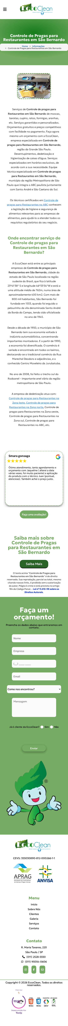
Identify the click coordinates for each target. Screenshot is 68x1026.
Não (56, 727)
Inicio (34, 904)
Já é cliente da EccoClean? (24, 727)
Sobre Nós (34, 909)
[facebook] (33, 970)
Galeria (34, 918)
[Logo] (34, 846)
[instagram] (25, 970)
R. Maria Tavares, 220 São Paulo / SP (34, 950)
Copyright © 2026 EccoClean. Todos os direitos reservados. (34, 984)
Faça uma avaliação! (34, 514)
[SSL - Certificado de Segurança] (53, 1002)
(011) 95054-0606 (36, 961)
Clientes (34, 914)
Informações (38, 46)
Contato (34, 928)
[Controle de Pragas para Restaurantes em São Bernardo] (34, 86)
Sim (47, 727)
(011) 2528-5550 (36, 956)
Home (25, 46)
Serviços (34, 923)
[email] (42, 970)
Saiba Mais (34, 564)
